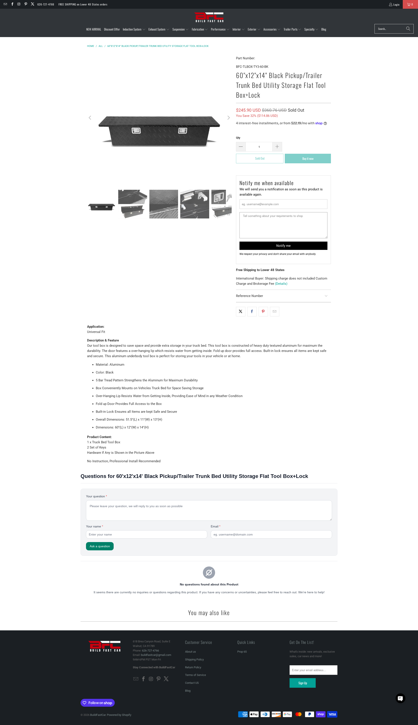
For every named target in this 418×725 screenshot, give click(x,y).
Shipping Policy (194, 659)
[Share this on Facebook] (252, 311)
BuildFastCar (98, 714)
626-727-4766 (45, 4)
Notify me (283, 246)
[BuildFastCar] (209, 17)
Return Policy (193, 667)
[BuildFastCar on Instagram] (19, 4)
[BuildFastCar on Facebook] (12, 4)
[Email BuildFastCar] (5, 4)
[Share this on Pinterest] (263, 311)
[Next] (228, 117)
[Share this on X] (240, 311)
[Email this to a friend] (274, 311)
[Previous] (90, 117)
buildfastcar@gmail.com (156, 655)
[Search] (408, 29)
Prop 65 (242, 651)
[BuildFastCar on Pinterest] (25, 4)
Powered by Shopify (119, 714)
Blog (187, 690)
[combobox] (394, 29)
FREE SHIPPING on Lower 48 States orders (83, 4)
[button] (134, 29)
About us (190, 651)
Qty (238, 137)
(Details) (281, 284)
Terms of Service (195, 675)
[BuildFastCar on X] (32, 4)
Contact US (192, 682)
